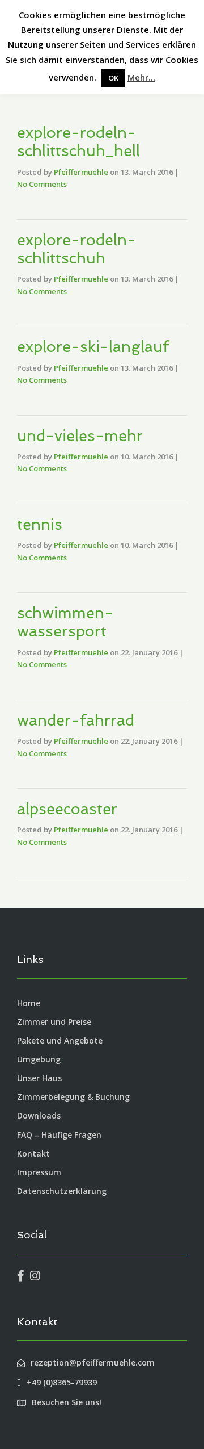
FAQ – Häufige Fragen (59, 1134)
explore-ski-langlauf (93, 346)
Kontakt (33, 1153)
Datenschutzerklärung (62, 1191)
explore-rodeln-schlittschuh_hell (78, 142)
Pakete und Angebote (60, 1040)
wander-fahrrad (75, 720)
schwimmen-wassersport (65, 622)
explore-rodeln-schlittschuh (76, 249)
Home (28, 1003)
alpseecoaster (67, 809)
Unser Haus (39, 1078)
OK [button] (113, 78)
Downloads (39, 1115)
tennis (39, 524)
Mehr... (141, 77)
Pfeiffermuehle (81, 172)
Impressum (39, 1172)
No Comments (42, 184)
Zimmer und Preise (54, 1021)
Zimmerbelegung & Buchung (73, 1096)
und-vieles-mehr (80, 436)
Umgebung (39, 1059)
